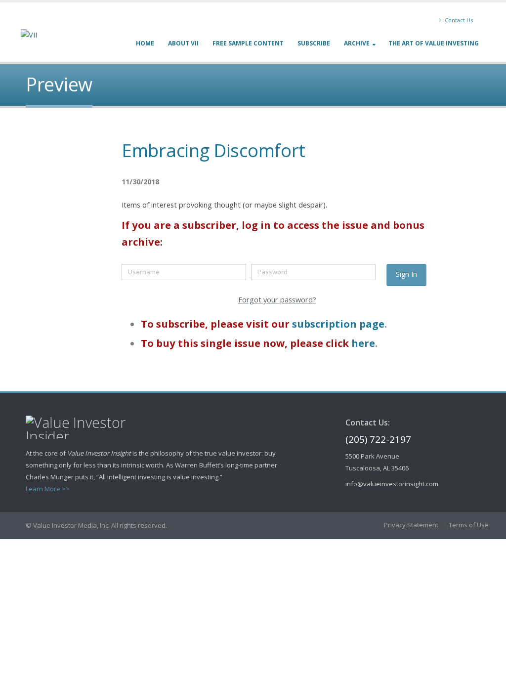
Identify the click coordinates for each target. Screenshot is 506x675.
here (363, 343)
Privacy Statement (411, 524)
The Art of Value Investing (433, 43)
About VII (183, 43)
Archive (357, 43)
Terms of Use (469, 524)
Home (145, 43)
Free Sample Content (248, 43)
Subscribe (313, 43)
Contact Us (458, 20)
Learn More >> (48, 488)
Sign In (406, 274)
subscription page (338, 324)
